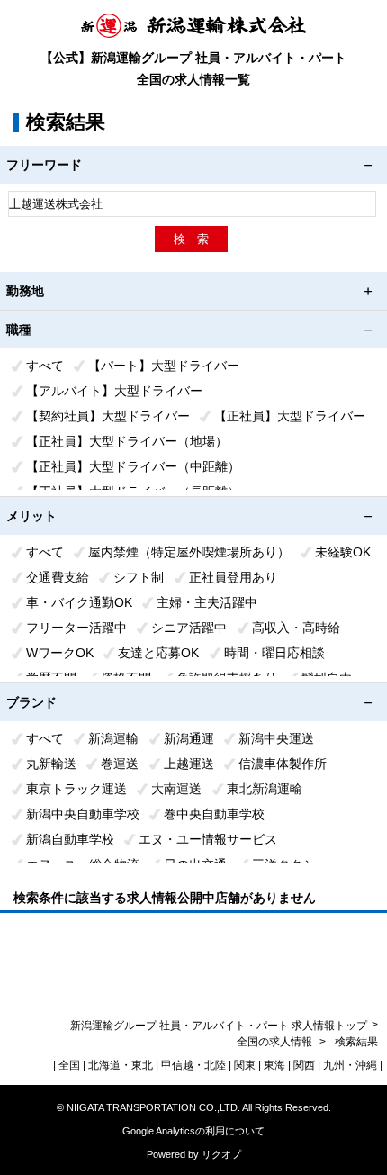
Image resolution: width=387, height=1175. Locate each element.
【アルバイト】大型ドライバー (114, 391)
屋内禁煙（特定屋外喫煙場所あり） (189, 552)
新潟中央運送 (276, 738)
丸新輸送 (51, 763)
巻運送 (120, 763)
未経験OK (343, 552)
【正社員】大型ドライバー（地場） (127, 441)
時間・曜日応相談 (274, 653)
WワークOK (60, 653)
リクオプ (221, 1154)
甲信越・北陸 (193, 1065)
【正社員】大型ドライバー (289, 416)
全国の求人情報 (276, 1041)
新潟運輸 (113, 738)
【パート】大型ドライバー (163, 365)
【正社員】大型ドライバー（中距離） (133, 466)
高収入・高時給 (296, 627)
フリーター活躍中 (76, 627)
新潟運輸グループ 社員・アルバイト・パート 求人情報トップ (218, 1025)
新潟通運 (189, 738)
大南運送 (176, 789)
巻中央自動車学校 (214, 814)
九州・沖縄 (350, 1065)
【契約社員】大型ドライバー (108, 416)
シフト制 (138, 577)
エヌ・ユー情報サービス (208, 839)
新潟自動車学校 (70, 839)
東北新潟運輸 (264, 789)
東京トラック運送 (76, 789)
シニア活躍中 (189, 627)
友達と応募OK (158, 653)
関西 (304, 1065)
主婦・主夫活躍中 (207, 602)
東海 (274, 1065)
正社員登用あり (233, 577)
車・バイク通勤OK (79, 602)
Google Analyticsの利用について (193, 1130)
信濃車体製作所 (282, 763)
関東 (245, 1065)
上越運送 (189, 763)
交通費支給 (57, 577)
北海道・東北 (120, 1065)
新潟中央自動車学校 (83, 814)
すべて (45, 365)
